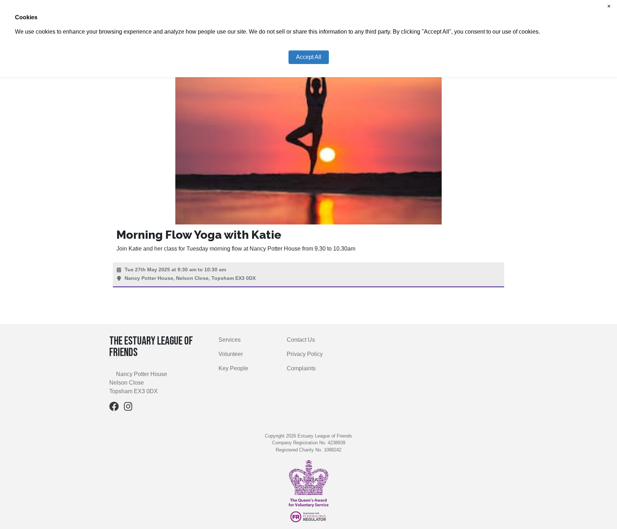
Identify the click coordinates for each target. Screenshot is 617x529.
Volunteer (231, 354)
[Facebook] (114, 408)
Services (230, 340)
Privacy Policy (305, 354)
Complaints (301, 368)
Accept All (308, 57)
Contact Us (301, 340)
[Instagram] (128, 408)
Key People (233, 368)
